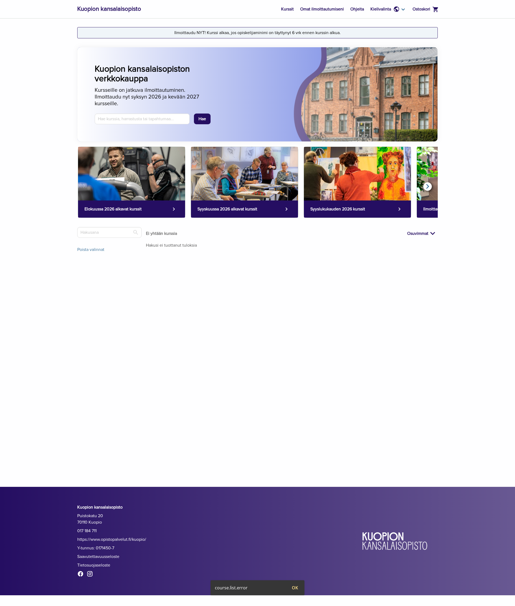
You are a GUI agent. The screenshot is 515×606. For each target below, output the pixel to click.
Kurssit (287, 9)
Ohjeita (357, 9)
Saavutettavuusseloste (98, 556)
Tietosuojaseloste (93, 565)
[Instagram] (91, 575)
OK (295, 588)
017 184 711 (87, 531)
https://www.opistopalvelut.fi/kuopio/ (111, 539)
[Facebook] (82, 575)
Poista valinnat (90, 249)
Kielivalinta (380, 9)
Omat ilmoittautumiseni (322, 9)
